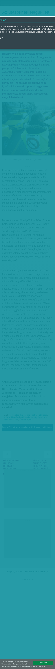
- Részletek (42, 666)
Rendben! (43, 662)
